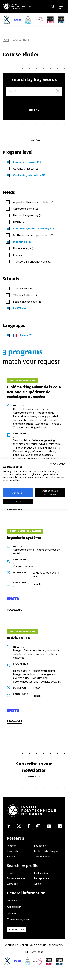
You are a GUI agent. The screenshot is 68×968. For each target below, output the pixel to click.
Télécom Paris (42, 856)
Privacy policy (57, 463)
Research (12, 851)
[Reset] (58, 91)
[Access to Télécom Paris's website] (49, 961)
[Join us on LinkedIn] (8, 826)
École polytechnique (46, 851)
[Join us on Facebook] (28, 826)
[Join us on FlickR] (60, 826)
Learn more (34, 776)
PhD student (41, 873)
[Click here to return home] (17, 6)
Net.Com (30, 952)
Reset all (34, 139)
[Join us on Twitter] (19, 826)
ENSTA (11, 856)
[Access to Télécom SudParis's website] (60, 961)
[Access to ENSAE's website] (37, 961)
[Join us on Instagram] (38, 826)
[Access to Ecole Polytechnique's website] (7, 961)
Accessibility (14, 907)
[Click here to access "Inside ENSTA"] (13, 710)
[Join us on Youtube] (49, 826)
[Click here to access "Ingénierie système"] (13, 599)
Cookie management (19, 919)
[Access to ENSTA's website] (17, 961)
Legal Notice (14, 900)
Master (11, 846)
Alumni (37, 884)
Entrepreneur (41, 878)
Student (12, 873)
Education (40, 846)
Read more (14, 509)
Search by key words (34, 79)
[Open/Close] (62, 7)
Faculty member (16, 878)
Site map (12, 913)
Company (12, 884)
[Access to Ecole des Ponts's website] (27, 961)
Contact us (16, 929)
